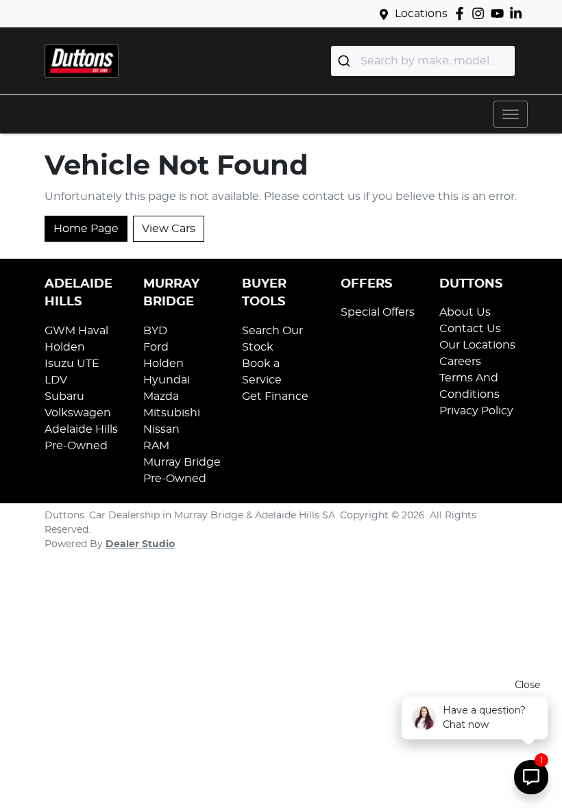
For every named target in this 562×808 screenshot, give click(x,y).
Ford (156, 347)
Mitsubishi (171, 412)
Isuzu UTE (72, 363)
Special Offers (378, 312)
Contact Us (470, 328)
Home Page (86, 228)
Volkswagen (78, 412)
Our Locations (477, 345)
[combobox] (423, 61)
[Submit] (346, 61)
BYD (155, 330)
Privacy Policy (476, 410)
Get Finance (275, 396)
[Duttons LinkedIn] (518, 13)
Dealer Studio (140, 544)
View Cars (168, 228)
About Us (465, 312)
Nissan (161, 429)
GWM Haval (76, 330)
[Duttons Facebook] (462, 13)
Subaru (64, 396)
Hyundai (166, 380)
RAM (156, 445)
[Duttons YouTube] (500, 13)
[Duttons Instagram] (481, 13)
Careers (460, 361)
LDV (56, 380)
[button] (510, 114)
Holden (65, 347)
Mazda (161, 396)
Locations (421, 13)
